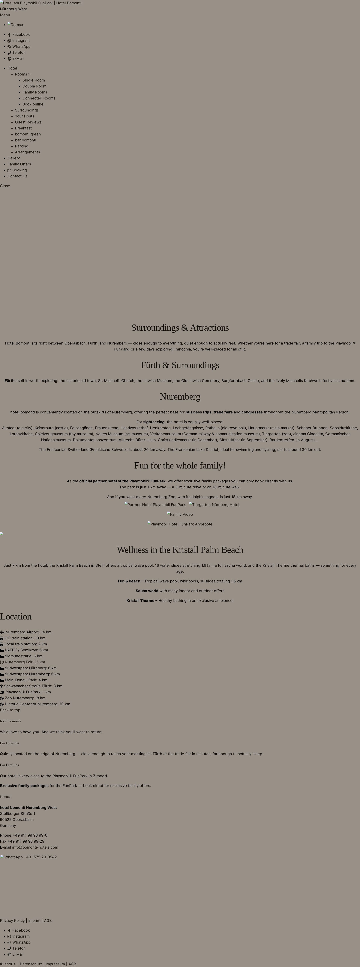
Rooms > (23, 74)
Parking (21, 146)
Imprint (34, 920)
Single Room (33, 80)
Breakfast (23, 128)
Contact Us (17, 176)
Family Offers (19, 164)
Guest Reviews (28, 122)
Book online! (33, 104)
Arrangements (27, 152)
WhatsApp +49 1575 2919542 (30, 857)
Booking (19, 170)
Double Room (34, 86)
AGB (48, 920)
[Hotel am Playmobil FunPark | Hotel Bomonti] (41, 3)
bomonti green (28, 134)
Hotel (12, 68)
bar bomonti (25, 140)
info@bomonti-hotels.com (35, 847)
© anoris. (8, 964)
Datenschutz (31, 964)
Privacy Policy (12, 920)
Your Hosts (24, 116)
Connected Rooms (38, 98)
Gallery (14, 158)
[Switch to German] (16, 24)
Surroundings (27, 110)
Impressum (55, 964)
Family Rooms (34, 92)
